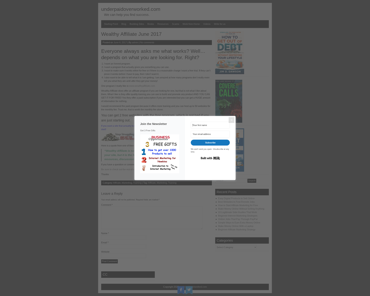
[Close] (231, 120)
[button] (159, 154)
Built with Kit (210, 158)
